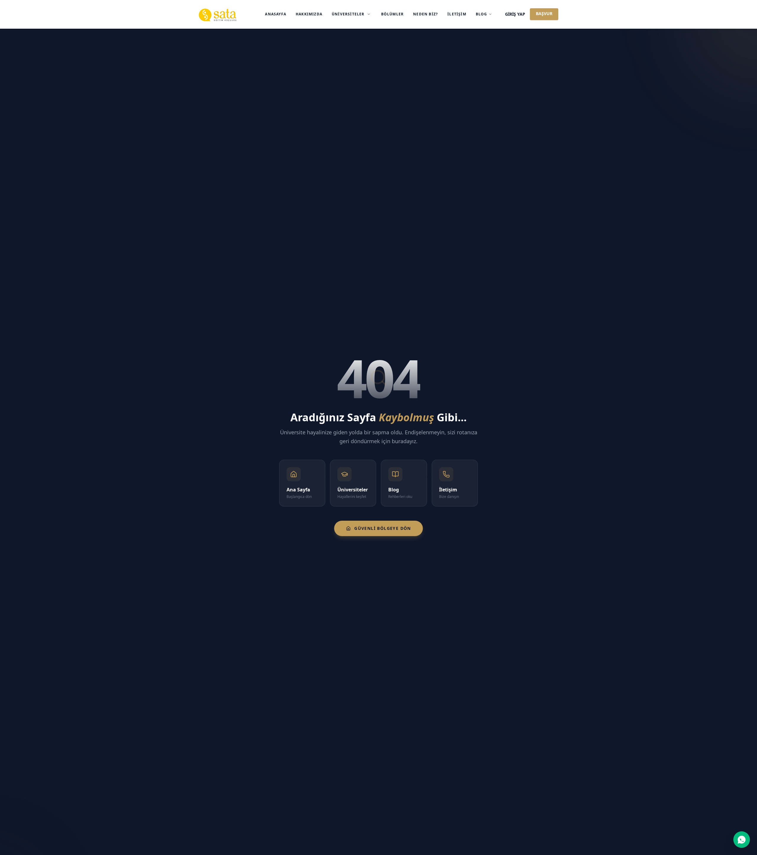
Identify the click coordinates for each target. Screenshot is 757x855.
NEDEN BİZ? (425, 14)
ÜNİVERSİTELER (348, 14)
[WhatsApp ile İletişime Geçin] (741, 839)
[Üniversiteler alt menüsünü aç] (369, 14)
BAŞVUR (544, 13)
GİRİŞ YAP (515, 14)
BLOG (481, 14)
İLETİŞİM (456, 14)
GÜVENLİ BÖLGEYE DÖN (382, 528)
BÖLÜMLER (392, 14)
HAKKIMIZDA (309, 14)
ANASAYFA (275, 14)
